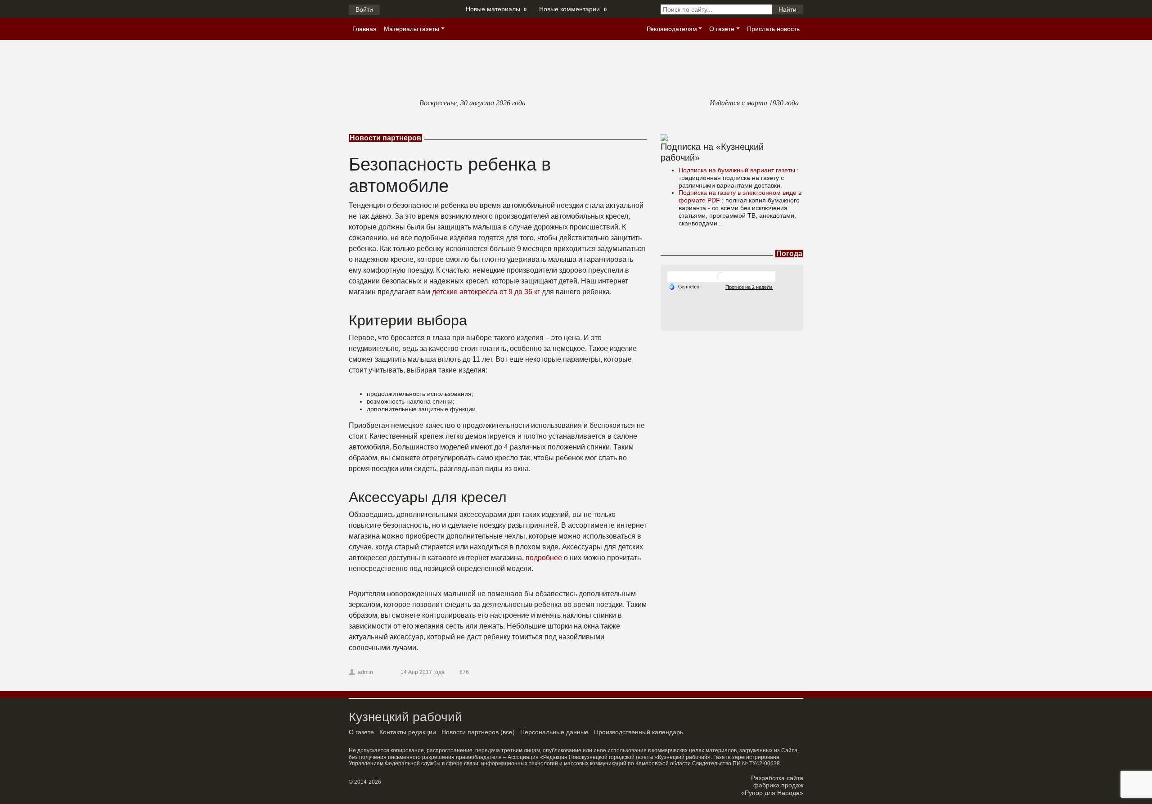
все (508, 732)
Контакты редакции (407, 732)
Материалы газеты (411, 28)
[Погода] (684, 286)
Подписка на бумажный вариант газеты (738, 170)
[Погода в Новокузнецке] (721, 276)
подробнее (544, 557)
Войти (364, 9)
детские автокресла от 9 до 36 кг (486, 292)
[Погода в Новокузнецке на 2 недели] (749, 287)
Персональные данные (554, 732)
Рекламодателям (672, 28)
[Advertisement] (732, 387)
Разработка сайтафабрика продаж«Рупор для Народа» (772, 785)
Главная (364, 28)
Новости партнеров (470, 732)
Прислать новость (773, 28)
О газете (721, 28)
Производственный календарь (638, 732)
